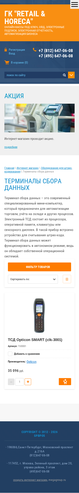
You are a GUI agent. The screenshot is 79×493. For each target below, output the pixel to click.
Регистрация (17, 49)
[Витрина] (67, 279)
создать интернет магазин (30, 480)
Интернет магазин (28, 168)
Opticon (31, 362)
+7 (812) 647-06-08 (56, 50)
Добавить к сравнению (26, 353)
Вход (12, 53)
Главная (9, 168)
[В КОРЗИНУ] (65, 381)
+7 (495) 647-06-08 (56, 55)
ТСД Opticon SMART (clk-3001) (35, 340)
